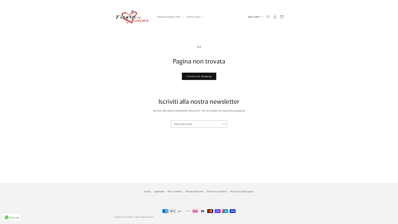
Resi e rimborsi (175, 191)
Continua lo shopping (199, 76)
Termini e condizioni (217, 191)
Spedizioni (159, 191)
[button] (170, 16)
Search (147, 191)
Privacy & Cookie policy (242, 191)
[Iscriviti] (223, 124)
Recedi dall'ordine (195, 191)
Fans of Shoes (127, 217)
